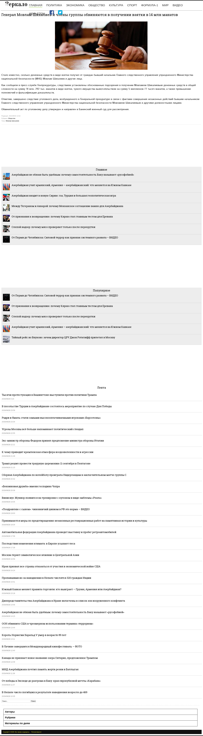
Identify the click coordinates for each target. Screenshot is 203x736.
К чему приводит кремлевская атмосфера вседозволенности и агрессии (47, 452)
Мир (165, 5)
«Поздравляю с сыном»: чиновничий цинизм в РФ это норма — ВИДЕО (46, 509)
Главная (35, 5)
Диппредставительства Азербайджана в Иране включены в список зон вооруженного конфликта (63, 600)
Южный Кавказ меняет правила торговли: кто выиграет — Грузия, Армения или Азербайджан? (61, 589)
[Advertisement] (84, 145)
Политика (54, 5)
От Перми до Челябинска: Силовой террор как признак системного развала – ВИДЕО (65, 237)
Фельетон (37, 13)
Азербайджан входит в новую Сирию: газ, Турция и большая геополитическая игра (64, 195)
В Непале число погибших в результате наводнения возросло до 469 (44, 692)
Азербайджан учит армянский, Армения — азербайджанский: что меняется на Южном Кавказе (71, 185)
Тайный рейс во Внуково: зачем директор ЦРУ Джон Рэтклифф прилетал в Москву (63, 337)
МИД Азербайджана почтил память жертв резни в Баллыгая (40, 669)
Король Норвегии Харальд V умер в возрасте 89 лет (34, 635)
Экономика (75, 5)
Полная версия (36, 732)
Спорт (132, 5)
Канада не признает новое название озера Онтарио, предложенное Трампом (50, 658)
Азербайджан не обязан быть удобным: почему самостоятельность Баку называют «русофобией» (73, 174)
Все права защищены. (22, 732)
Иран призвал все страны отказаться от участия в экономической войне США (51, 566)
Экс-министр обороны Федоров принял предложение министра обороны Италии (53, 440)
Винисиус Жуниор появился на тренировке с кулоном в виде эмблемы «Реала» (52, 497)
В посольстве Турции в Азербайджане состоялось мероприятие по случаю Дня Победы (57, 406)
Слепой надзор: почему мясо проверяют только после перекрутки (53, 227)
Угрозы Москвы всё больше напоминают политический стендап (42, 429)
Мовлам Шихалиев (12, 121)
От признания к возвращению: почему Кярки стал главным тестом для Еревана (62, 216)
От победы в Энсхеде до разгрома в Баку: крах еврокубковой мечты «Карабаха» (51, 680)
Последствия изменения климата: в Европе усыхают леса (38, 543)
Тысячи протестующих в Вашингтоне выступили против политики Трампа (49, 394)
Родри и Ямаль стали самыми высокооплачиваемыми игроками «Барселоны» (51, 417)
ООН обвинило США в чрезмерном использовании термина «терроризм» (47, 623)
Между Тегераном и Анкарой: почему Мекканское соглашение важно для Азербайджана (67, 206)
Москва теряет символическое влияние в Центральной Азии (40, 555)
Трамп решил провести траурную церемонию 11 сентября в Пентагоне (46, 463)
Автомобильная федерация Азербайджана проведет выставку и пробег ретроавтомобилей (59, 532)
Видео (178, 5)
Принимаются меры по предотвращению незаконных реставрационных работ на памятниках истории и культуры (74, 520)
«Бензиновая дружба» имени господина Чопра (31, 486)
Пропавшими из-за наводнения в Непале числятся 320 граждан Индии (46, 577)
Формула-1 (149, 5)
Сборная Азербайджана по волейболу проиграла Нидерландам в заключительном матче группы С (64, 475)
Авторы (10, 711)
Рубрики (10, 717)
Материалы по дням (17, 723)
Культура (116, 5)
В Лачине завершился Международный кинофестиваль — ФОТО (42, 646)
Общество (96, 5)
